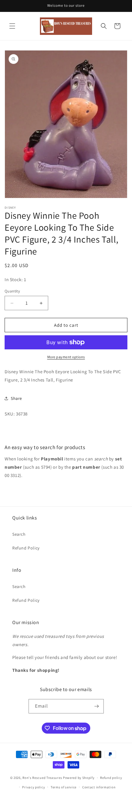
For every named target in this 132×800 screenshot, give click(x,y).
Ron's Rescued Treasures (42, 778)
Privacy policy (33, 787)
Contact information (98, 787)
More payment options (66, 357)
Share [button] (16, 398)
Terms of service (63, 787)
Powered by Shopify (79, 778)
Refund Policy (26, 548)
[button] (12, 26)
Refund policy (111, 778)
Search (19, 534)
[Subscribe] (96, 706)
